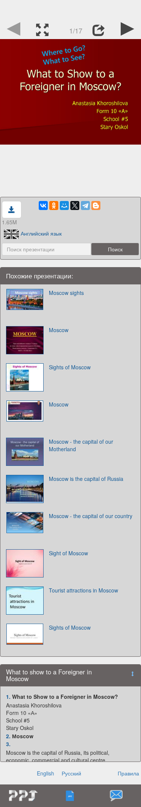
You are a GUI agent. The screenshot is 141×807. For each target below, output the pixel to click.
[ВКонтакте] (43, 205)
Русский (71, 773)
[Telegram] (85, 205)
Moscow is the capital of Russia (86, 478)
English (45, 773)
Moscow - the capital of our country (90, 516)
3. (8, 744)
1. (8, 696)
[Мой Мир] (64, 205)
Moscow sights (66, 292)
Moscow (58, 330)
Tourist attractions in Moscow (83, 590)
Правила (128, 773)
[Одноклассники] (53, 205)
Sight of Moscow (68, 553)
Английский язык (41, 233)
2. (8, 736)
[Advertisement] (71, 9)
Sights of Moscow (70, 367)
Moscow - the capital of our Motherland (81, 445)
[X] (74, 205)
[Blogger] (95, 205)
